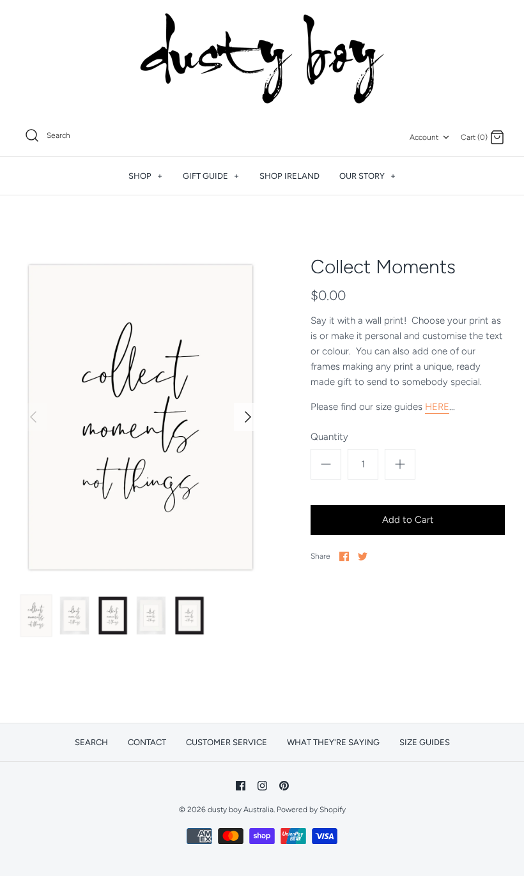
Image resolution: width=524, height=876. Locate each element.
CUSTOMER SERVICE (226, 742)
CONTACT (147, 742)
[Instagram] (262, 785)
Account (424, 137)
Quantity (329, 436)
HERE (437, 406)
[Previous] (33, 417)
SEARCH (91, 742)
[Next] (248, 417)
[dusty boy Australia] (262, 58)
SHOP (145, 176)
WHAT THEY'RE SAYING (333, 742)
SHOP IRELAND (289, 176)
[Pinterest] (284, 785)
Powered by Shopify (311, 809)
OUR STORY (367, 176)
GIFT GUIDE (211, 176)
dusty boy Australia (241, 809)
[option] (140, 417)
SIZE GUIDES (424, 742)
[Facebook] (240, 785)
